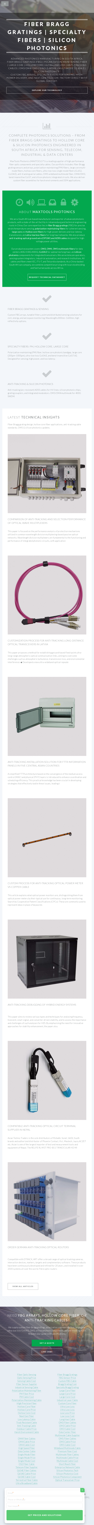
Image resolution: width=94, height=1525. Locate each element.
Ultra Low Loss (67, 1406)
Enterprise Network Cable (67, 1467)
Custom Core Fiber (67, 1403)
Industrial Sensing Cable (26, 1387)
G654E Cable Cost (26, 1477)
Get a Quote (47, 1343)
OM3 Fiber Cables (67, 1422)
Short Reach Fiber (67, 1464)
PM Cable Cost (26, 1397)
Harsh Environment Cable (26, 1432)
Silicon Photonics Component (67, 1477)
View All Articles (22, 1286)
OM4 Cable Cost (27, 1445)
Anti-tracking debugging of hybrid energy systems (42, 1004)
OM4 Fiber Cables (26, 1438)
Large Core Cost (67, 1397)
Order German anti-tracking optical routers (38, 1247)
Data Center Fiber (67, 1432)
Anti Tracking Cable (26, 1425)
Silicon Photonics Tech (67, 1470)
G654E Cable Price (27, 1473)
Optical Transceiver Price (67, 1480)
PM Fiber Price (26, 1393)
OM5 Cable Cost (67, 1445)
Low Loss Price (67, 1413)
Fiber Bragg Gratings (67, 1374)
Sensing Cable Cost (26, 1381)
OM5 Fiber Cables (67, 1438)
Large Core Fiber (67, 1390)
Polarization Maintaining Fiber (26, 1390)
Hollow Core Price (27, 1409)
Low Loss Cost (67, 1416)
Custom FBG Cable (67, 1381)
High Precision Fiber (27, 1403)
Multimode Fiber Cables (67, 1454)
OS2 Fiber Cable (27, 1464)
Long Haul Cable (67, 1419)
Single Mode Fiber (26, 1454)
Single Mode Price (26, 1457)
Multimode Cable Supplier (67, 1435)
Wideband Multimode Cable (67, 1448)
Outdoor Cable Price (26, 1429)
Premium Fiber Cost (67, 1451)
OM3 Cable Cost (67, 1429)
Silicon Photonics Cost (67, 1473)
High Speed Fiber (26, 1448)
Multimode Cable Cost (67, 1461)
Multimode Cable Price (67, 1457)
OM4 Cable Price (26, 1441)
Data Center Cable (26, 1451)
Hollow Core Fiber (27, 1406)
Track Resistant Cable (26, 1422)
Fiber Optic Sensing (26, 1374)
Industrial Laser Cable (67, 1400)
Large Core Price (67, 1393)
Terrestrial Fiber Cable (27, 1480)
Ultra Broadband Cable (26, 1483)
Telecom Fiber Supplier (27, 1467)
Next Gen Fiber (26, 1416)
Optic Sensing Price (26, 1377)
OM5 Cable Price (67, 1441)
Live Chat (47, 1352)
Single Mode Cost (26, 1461)
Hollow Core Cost (26, 1413)
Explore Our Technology (47, 90)
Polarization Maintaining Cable (26, 1400)
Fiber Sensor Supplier (26, 1384)
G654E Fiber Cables (26, 1470)
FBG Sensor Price (67, 1377)
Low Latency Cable (26, 1419)
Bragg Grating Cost (67, 1384)
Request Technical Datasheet (47, 277)
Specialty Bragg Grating (67, 1387)
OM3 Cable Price (67, 1425)
